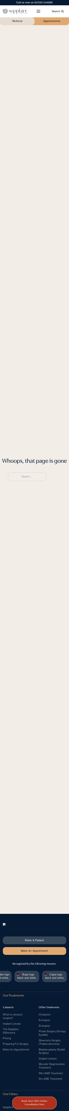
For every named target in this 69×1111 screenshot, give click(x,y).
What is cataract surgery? (12, 1016)
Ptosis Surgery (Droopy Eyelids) (52, 1033)
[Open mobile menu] (38, 11)
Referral (17, 21)
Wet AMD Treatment (51, 1073)
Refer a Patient (34, 940)
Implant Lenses (12, 1023)
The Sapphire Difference (10, 1031)
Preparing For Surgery (15, 1044)
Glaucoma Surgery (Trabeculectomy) (50, 1042)
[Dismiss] (67, 2)
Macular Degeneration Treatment (52, 1065)
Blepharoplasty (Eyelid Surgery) (52, 1051)
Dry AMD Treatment (50, 1078)
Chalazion (44, 1014)
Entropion (44, 1025)
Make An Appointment (34, 950)
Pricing (7, 1038)
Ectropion (44, 1020)
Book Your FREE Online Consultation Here (34, 1103)
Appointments (51, 21)
